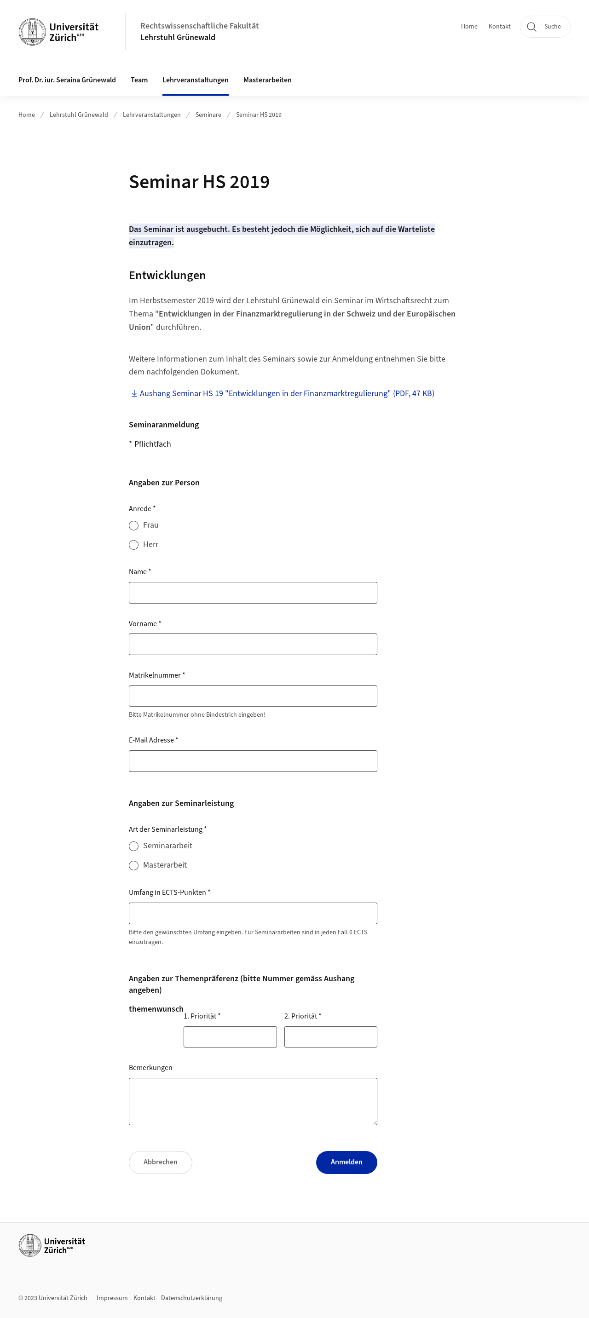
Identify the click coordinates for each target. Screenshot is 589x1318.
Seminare (208, 115)
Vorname (145, 624)
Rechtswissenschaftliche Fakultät (199, 26)
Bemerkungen (151, 1068)
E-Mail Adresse (154, 740)
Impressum (112, 1298)
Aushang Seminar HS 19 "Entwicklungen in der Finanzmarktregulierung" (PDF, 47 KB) (287, 393)
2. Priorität (303, 1016)
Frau (151, 525)
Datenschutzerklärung (191, 1298)
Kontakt (500, 26)
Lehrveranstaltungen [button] (195, 80)
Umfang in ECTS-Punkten (170, 892)
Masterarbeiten (267, 80)
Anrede (142, 509)
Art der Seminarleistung (168, 829)
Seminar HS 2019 (259, 115)
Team (139, 80)
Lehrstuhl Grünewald (177, 37)
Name (140, 572)
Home (469, 26)
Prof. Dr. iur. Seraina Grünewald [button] (67, 80)
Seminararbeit (167, 846)
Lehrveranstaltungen (152, 115)
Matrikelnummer (157, 675)
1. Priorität (202, 1016)
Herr (150, 544)
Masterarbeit (165, 865)
